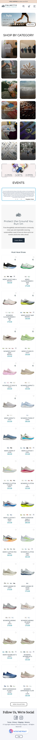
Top (19, 736)
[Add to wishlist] (15, 257)
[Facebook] (15, 717)
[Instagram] (21, 717)
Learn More (18, 240)
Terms (9, 722)
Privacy (14, 722)
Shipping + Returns (24, 722)
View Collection (19, 704)
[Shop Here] (18, 170)
